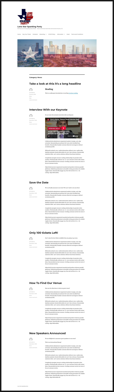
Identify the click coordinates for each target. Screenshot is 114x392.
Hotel (68, 34)
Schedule (35, 34)
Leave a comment (33, 99)
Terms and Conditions (77, 34)
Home (19, 34)
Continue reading (73, 93)
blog (30, 98)
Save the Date (38, 182)
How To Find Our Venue (45, 283)
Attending (42, 34)
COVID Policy (51, 34)
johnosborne (32, 92)
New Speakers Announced (47, 333)
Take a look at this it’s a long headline (55, 83)
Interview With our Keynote (48, 109)
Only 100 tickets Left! (43, 232)
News (30, 96)
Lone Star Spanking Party (29, 26)
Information (60, 34)
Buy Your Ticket (27, 34)
